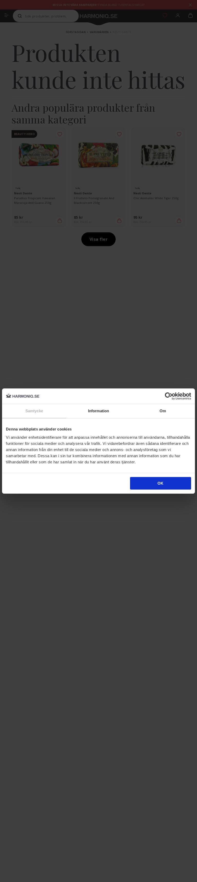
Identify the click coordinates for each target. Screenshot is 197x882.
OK (160, 483)
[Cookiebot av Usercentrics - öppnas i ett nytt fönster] (168, 396)
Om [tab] (163, 411)
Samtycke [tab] (34, 411)
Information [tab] (98, 411)
